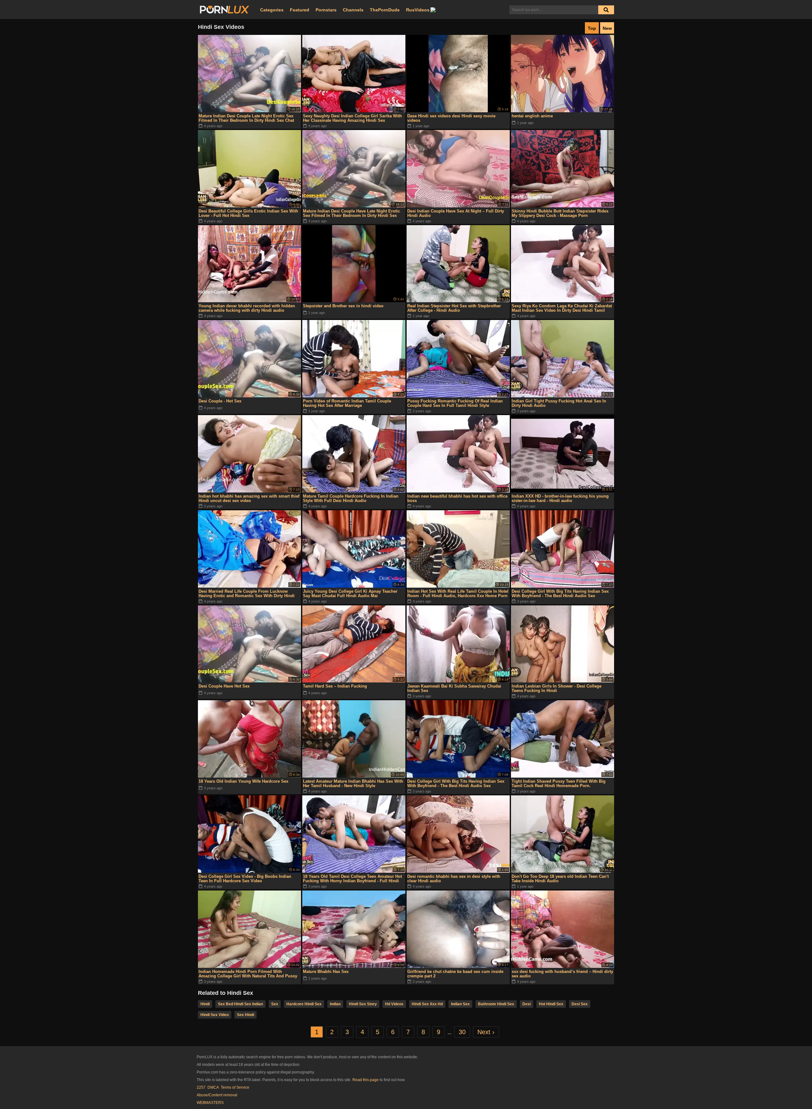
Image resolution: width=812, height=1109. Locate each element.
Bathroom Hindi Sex (496, 1004)
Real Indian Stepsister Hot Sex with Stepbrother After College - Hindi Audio (454, 308)
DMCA (213, 1087)
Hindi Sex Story (363, 1004)
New (607, 28)
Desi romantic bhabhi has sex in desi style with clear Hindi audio (453, 878)
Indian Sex (460, 1004)
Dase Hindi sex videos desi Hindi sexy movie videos (451, 118)
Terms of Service (235, 1087)
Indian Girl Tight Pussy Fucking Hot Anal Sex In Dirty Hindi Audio (559, 403)
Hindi (205, 1004)
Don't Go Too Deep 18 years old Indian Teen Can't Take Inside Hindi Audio (560, 878)
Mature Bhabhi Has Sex (326, 971)
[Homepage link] (224, 10)
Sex (274, 1004)
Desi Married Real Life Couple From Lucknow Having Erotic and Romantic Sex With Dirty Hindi (247, 593)
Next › (485, 1031)
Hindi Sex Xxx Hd (427, 1004)
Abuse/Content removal (217, 1095)
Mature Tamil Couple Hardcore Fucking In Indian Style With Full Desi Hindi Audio (350, 498)
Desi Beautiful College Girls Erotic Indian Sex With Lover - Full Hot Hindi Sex (248, 213)
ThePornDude (385, 9)
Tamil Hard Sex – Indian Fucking (335, 686)
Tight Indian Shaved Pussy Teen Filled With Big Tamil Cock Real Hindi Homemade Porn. (559, 783)
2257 (201, 1087)
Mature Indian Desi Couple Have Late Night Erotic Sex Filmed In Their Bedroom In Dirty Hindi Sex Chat (351, 213)
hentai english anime (532, 116)
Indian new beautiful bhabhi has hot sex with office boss (457, 498)
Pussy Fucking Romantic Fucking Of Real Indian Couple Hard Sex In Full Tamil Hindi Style (455, 403)
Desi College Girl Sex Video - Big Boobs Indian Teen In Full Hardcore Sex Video (245, 878)
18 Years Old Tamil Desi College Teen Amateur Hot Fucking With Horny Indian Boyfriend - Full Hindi (352, 878)
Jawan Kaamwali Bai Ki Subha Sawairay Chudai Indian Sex (454, 688)
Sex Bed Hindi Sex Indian (240, 1004)
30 (462, 1031)
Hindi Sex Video (214, 1015)
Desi (526, 1004)
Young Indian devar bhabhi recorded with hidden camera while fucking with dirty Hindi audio (247, 308)
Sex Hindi (245, 1015)
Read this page (365, 1080)
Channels (353, 9)
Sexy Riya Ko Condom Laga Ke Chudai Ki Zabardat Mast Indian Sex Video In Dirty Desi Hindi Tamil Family (562, 308)
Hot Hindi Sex (551, 1004)
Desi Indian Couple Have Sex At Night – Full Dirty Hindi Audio (455, 213)
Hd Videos (394, 1004)
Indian (335, 1004)
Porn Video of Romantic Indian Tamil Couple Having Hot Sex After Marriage (347, 403)
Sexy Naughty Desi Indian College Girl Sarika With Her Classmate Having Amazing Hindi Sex (352, 118)
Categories (272, 9)
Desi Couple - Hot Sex (220, 401)
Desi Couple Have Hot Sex (224, 686)
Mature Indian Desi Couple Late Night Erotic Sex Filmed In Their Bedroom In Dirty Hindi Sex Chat (246, 118)
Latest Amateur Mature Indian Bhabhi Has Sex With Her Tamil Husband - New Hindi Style (353, 783)
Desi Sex (580, 1004)
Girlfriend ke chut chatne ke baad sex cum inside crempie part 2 (455, 973)
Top (592, 28)
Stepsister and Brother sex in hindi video (343, 305)
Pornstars (326, 9)
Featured (299, 9)
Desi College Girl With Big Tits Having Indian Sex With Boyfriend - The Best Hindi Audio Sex (560, 593)
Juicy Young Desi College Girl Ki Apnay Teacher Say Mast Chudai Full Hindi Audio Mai (350, 593)
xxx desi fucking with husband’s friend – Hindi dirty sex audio (562, 973)
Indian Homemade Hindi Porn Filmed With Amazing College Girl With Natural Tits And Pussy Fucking (248, 974)
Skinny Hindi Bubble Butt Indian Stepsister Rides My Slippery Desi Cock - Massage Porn (560, 213)
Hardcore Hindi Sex (304, 1004)
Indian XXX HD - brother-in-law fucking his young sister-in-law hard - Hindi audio (560, 498)
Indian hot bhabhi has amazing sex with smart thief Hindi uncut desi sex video (249, 498)
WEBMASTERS (210, 1102)
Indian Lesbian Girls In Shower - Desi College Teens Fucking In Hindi (556, 688)
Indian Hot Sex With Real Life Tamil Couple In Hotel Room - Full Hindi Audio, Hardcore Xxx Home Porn (457, 593)
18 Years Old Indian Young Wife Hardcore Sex (243, 781)
